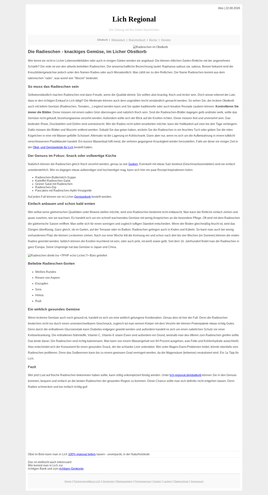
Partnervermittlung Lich (87, 481)
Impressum (197, 481)
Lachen (167, 481)
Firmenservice (143, 481)
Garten (157, 481)
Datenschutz (181, 481)
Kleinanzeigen (124, 481)
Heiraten (166, 39)
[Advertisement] (134, 421)
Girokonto (108, 481)
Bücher (153, 39)
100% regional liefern (82, 454)
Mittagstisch (118, 39)
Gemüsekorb (82, 196)
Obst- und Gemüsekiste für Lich (53, 147)
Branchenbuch (137, 39)
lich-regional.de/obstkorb (185, 375)
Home (68, 481)
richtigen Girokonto (71, 468)
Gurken (133, 164)
